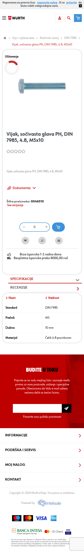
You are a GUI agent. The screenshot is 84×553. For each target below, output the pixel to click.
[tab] (45, 279)
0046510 (37, 201)
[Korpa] (78, 18)
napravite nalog (47, 2)
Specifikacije (21, 279)
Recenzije (19, 287)
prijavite (71, 2)
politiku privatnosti (50, 416)
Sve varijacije (15, 205)
